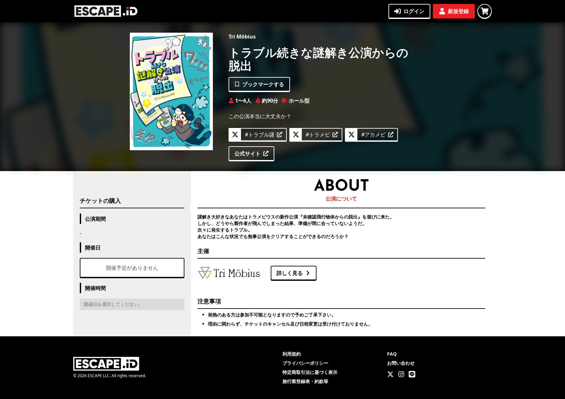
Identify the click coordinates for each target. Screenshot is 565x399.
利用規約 (291, 354)
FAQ (392, 354)
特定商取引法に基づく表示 (309, 372)
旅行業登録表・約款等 (305, 381)
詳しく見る (290, 273)
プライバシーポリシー (305, 363)
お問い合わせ (401, 363)
